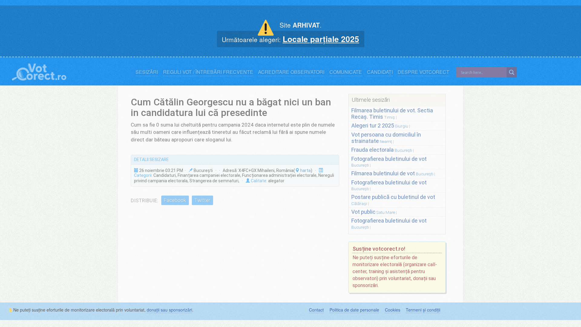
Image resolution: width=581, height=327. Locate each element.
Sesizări (147, 72)
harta (305, 170)
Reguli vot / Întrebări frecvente (208, 72)
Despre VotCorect (423, 72)
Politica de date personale (354, 310)
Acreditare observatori (291, 72)
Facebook (175, 200)
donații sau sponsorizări (169, 310)
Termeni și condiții (423, 310)
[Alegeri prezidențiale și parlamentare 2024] (39, 70)
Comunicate (346, 72)
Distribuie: (144, 200)
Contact (316, 310)
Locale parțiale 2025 (321, 39)
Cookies (392, 310)
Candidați (380, 72)
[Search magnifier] (512, 72)
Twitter (202, 200)
